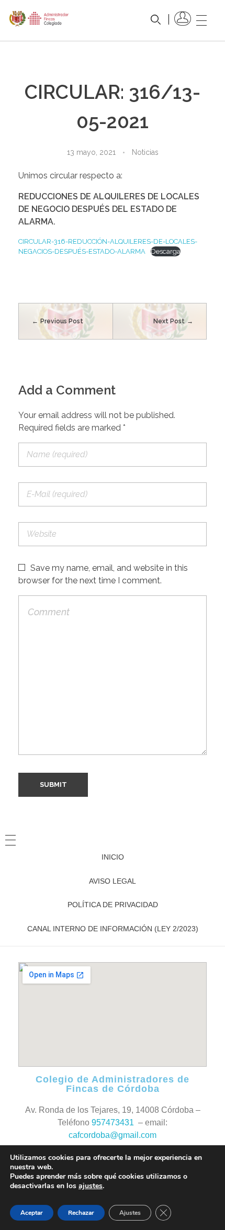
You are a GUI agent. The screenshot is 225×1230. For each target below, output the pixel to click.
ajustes (90, 1186)
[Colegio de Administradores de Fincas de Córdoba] (39, 18)
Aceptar (31, 1213)
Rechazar (81, 1213)
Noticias (145, 152)
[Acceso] (182, 19)
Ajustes (130, 1213)
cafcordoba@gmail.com (112, 1135)
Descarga (166, 251)
